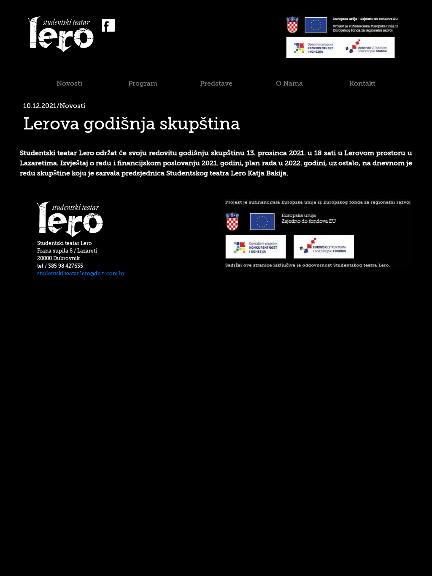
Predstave (216, 83)
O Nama (289, 83)
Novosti (69, 83)
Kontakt (362, 83)
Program (142, 83)
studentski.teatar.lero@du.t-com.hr (80, 274)
